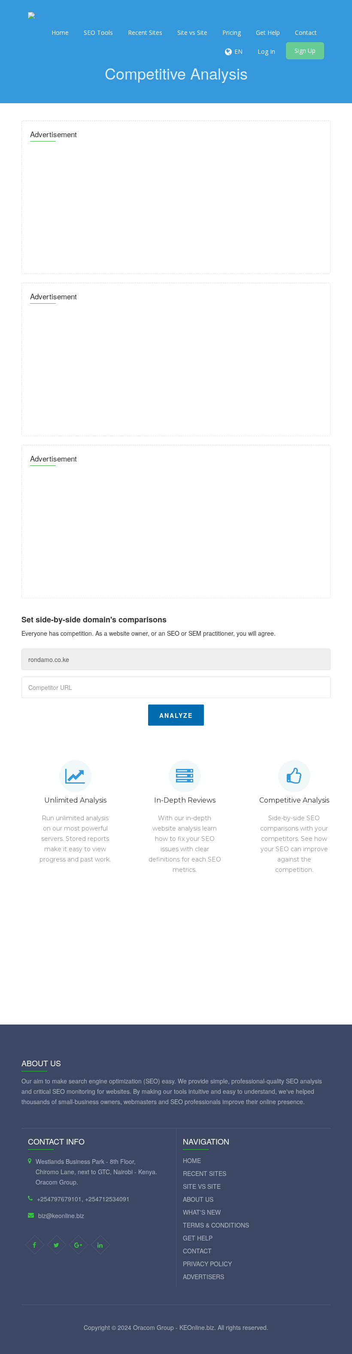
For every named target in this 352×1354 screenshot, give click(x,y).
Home (60, 32)
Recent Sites (145, 32)
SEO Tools (98, 32)
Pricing (231, 32)
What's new (202, 1212)
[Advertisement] (176, 205)
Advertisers (203, 1276)
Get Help (268, 32)
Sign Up (305, 50)
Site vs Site (192, 32)
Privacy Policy (207, 1263)
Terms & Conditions (216, 1225)
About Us (198, 1199)
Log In (266, 51)
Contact (306, 32)
